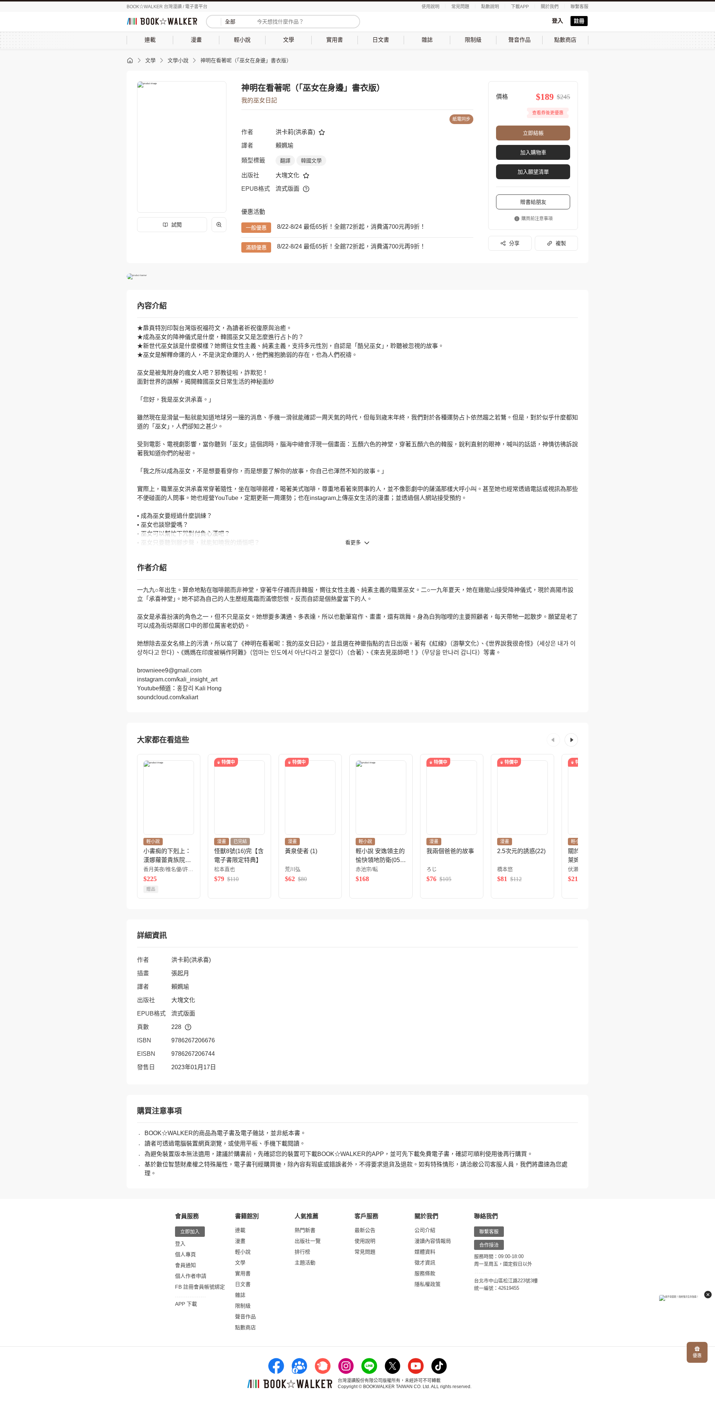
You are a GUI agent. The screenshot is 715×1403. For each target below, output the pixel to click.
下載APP (520, 6)
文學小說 (178, 60)
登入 (557, 21)
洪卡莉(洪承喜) (295, 132)
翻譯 (285, 161)
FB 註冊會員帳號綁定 (200, 1287)
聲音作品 (245, 1317)
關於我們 (550, 6)
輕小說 (243, 1252)
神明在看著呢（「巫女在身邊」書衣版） (246, 60)
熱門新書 (305, 1230)
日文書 (243, 1284)
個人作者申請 (190, 1276)
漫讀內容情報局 (432, 1241)
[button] (553, 740)
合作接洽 (489, 1245)
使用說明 (430, 6)
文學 (150, 60)
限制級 (243, 1306)
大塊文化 (287, 175)
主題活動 (305, 1263)
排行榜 (302, 1252)
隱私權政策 (427, 1284)
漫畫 (240, 1241)
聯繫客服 (579, 6)
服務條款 (424, 1273)
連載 (240, 1230)
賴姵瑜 (284, 145)
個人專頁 (185, 1254)
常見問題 (460, 6)
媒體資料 (424, 1252)
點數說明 (490, 6)
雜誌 (240, 1295)
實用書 (243, 1273)
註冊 (579, 21)
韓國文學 (311, 161)
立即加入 (190, 1231)
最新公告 (365, 1230)
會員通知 (185, 1265)
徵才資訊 (424, 1263)
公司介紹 (424, 1230)
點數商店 (245, 1327)
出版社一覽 (308, 1241)
